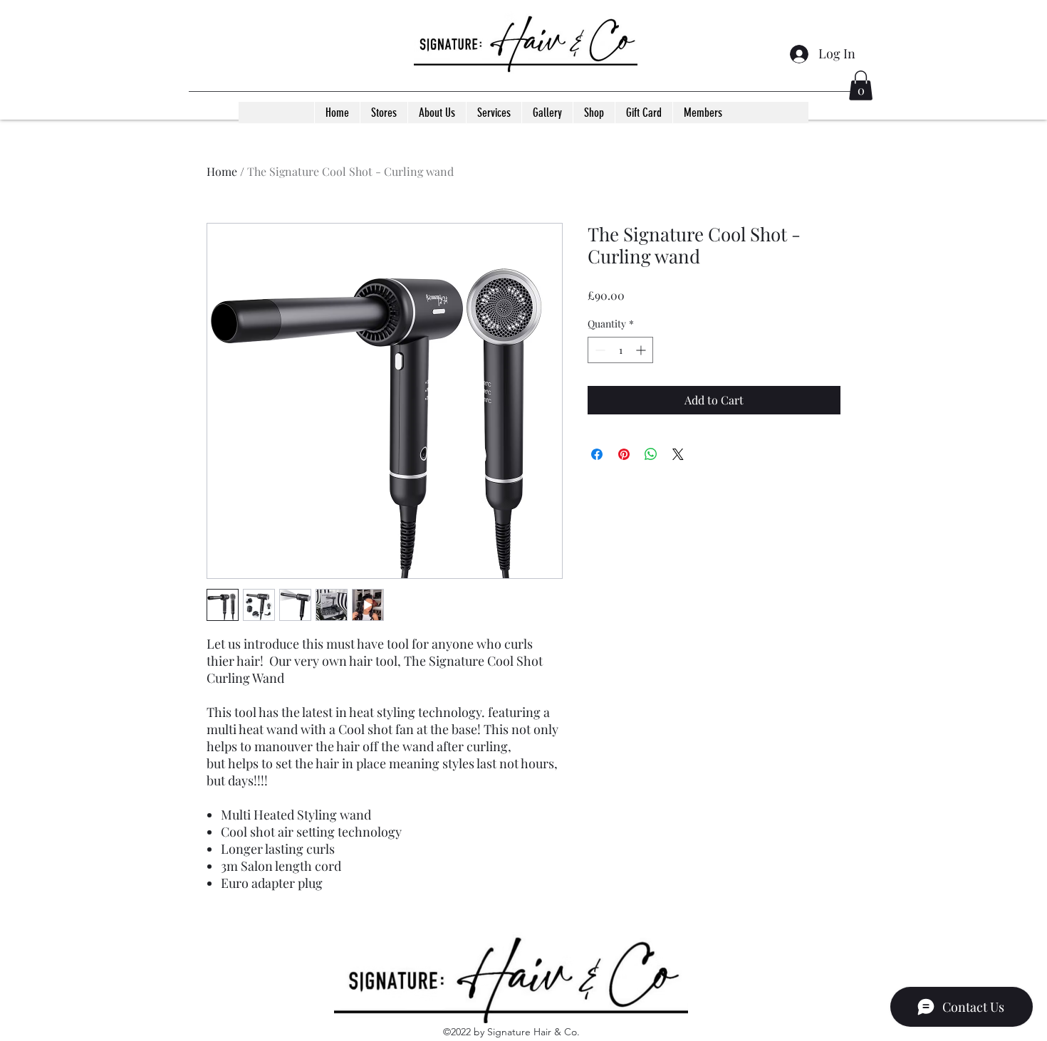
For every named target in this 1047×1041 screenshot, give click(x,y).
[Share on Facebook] (596, 454)
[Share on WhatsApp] (651, 454)
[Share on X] (678, 454)
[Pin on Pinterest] (623, 454)
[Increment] (642, 350)
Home (222, 171)
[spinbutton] (620, 350)
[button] (860, 85)
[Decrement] (599, 350)
